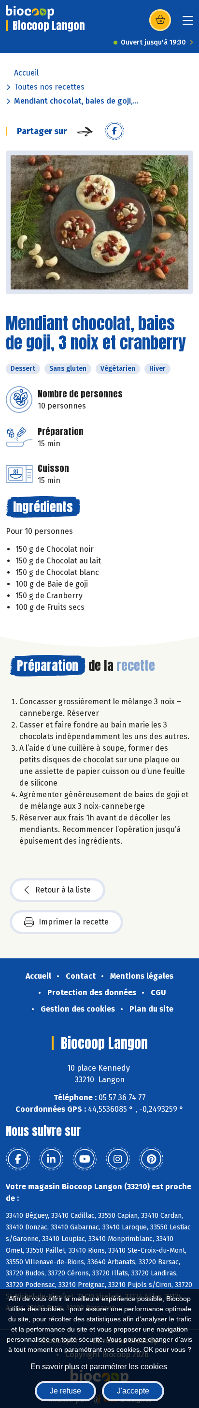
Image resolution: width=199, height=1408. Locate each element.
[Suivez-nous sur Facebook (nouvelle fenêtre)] (18, 1159)
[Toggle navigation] (188, 23)
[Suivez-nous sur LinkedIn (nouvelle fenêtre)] (51, 1159)
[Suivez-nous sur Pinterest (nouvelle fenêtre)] (151, 1159)
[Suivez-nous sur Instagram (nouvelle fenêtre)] (118, 1159)
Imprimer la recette (74, 921)
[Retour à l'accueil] (30, 12)
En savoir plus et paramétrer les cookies (98, 1367)
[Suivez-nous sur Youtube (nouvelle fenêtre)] (84, 1159)
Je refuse (65, 1391)
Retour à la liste (63, 889)
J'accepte (133, 1391)
